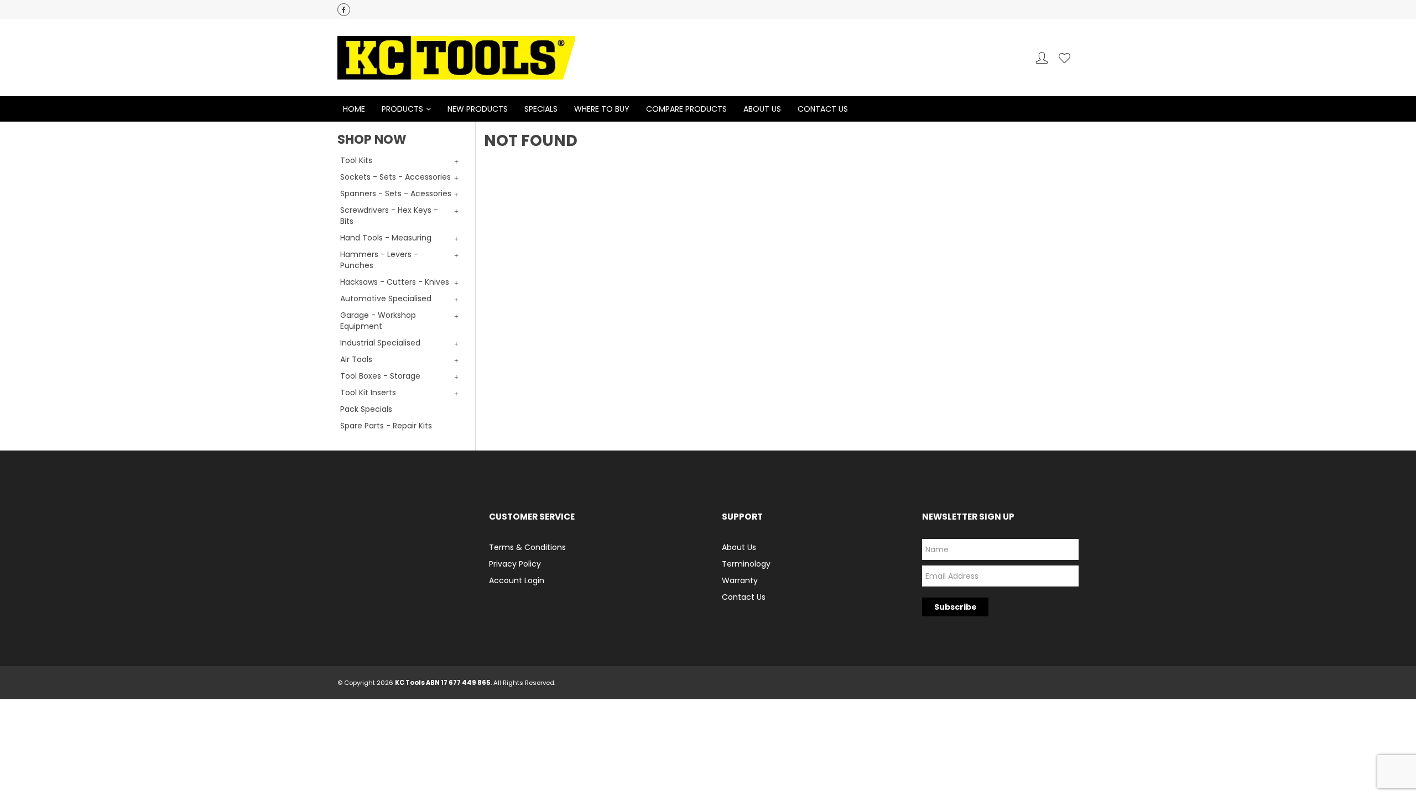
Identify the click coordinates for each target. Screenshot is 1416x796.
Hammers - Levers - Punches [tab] (379, 260)
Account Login (516, 580)
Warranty (740, 580)
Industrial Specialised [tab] (380, 342)
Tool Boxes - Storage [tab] (380, 375)
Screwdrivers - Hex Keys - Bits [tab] (389, 216)
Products (402, 108)
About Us (762, 108)
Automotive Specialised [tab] (385, 298)
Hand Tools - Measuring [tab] (385, 237)
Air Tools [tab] (356, 359)
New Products (477, 108)
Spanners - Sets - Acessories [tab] (395, 193)
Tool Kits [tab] (356, 160)
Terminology (746, 563)
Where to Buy (601, 108)
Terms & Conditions (527, 547)
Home (354, 108)
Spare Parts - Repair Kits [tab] (386, 425)
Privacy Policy (515, 563)
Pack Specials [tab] (366, 409)
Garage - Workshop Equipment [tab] (378, 321)
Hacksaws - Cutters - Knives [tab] (394, 281)
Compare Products (686, 108)
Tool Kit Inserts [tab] (368, 392)
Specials (541, 108)
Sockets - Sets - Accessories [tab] (395, 176)
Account (1042, 58)
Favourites (1064, 58)
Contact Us (823, 108)
